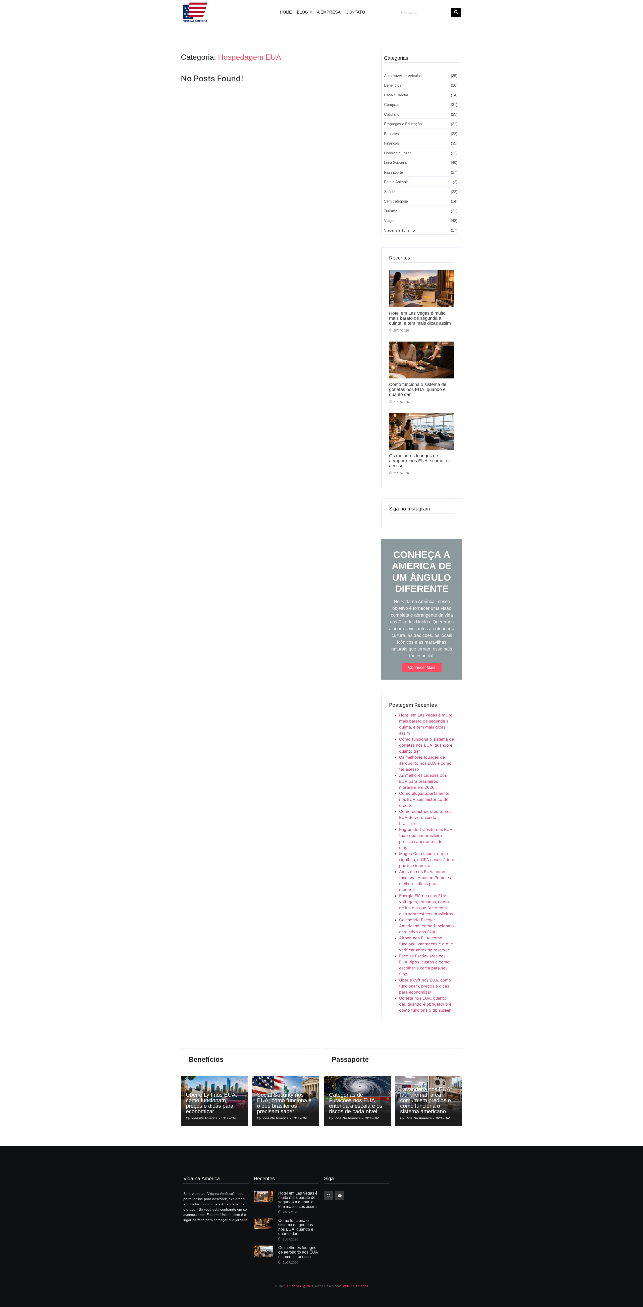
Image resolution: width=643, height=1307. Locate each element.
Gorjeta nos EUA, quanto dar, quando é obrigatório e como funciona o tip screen (425, 1004)
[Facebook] (339, 1195)
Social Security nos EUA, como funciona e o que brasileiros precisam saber (284, 1103)
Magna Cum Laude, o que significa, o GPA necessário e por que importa (426, 859)
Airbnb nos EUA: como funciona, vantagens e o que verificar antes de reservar (426, 943)
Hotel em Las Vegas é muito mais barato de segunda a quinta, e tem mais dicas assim (420, 318)
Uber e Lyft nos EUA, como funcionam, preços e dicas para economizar (425, 986)
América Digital (298, 1286)
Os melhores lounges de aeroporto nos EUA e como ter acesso (419, 460)
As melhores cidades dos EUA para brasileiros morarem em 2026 (423, 781)
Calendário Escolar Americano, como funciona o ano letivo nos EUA (426, 925)
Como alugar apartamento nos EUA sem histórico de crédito (424, 799)
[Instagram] (328, 1195)
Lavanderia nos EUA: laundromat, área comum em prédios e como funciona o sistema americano (426, 1100)
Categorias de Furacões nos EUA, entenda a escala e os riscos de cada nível (355, 1103)
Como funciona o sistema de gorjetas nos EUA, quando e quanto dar (417, 389)
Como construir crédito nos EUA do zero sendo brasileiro (425, 817)
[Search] (456, 12)
